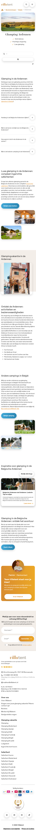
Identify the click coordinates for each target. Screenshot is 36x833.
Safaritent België (7, 770)
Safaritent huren (7, 755)
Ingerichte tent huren (9, 747)
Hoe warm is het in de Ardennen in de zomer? (13, 140)
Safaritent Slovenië (8, 776)
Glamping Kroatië (7, 741)
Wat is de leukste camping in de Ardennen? (15, 151)
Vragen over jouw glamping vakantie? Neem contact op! (17, 704)
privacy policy (27, 645)
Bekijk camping (9, 416)
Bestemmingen (11, 10)
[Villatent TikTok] (29, 815)
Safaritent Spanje (7, 761)
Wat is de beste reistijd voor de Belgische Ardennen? (15, 129)
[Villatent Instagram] (14, 815)
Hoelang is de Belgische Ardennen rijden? (15, 117)
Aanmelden (25, 639)
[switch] (6, 645)
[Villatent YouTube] (21, 815)
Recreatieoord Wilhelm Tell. (10, 409)
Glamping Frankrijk (8, 735)
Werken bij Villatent (8, 711)
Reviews (4, 708)
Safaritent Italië (7, 764)
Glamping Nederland (9, 726)
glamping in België (7, 101)
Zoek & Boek (8, 547)
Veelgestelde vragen (9, 714)
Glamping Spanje (7, 729)
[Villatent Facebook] (6, 815)
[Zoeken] (26, 4)
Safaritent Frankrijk (8, 767)
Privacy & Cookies (28, 829)
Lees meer (28, 503)
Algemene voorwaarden (11, 829)
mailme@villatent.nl (10, 682)
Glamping (4, 723)
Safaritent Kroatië (7, 773)
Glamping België (7, 738)
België (20, 10)
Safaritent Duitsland (8, 779)
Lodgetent (5, 744)
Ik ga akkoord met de (20, 645)
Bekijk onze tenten (10, 206)
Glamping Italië (6, 732)
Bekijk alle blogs (26, 474)
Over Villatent (18, 597)
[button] (18, 54)
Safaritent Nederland (9, 758)
